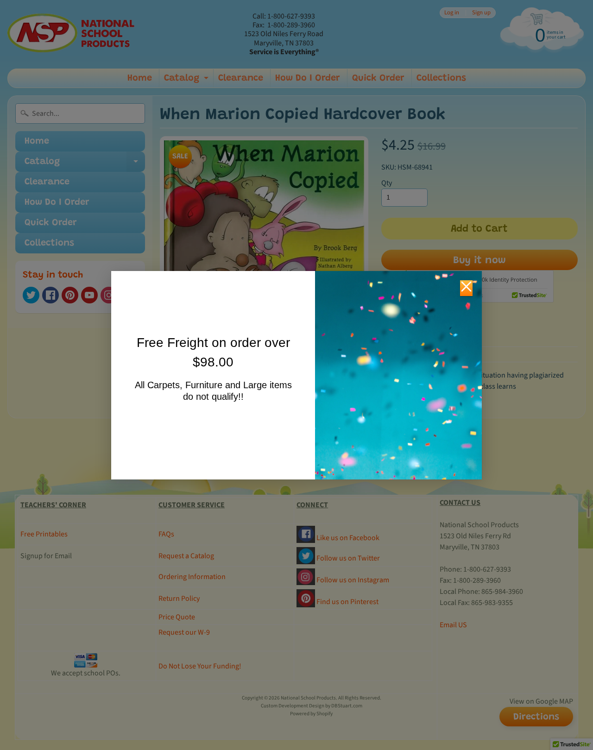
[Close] (466, 288)
